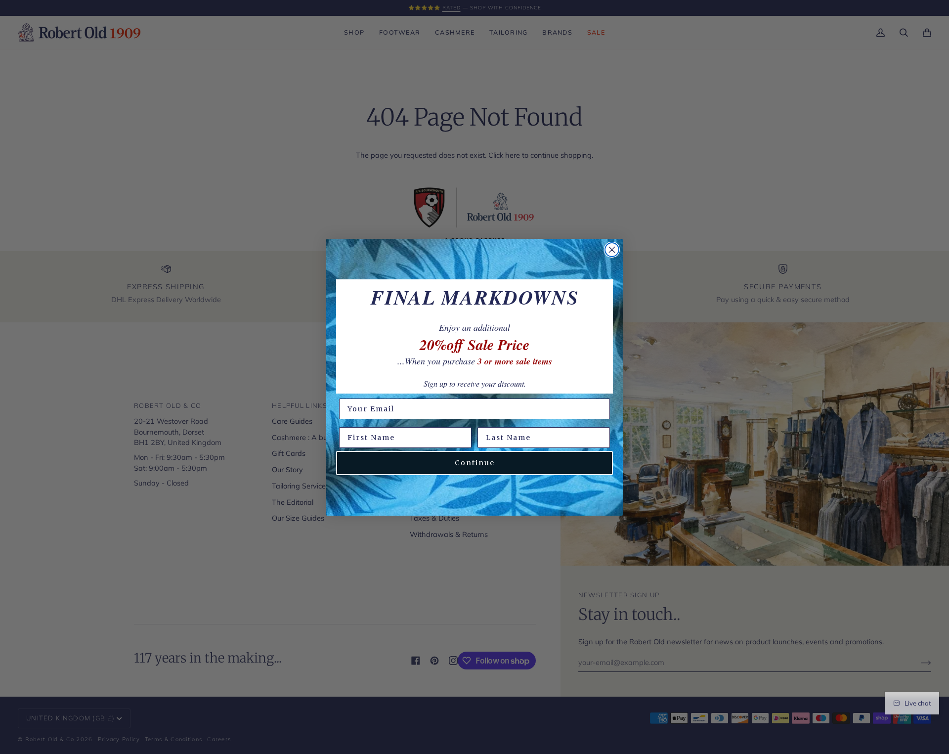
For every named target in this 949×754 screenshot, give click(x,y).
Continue (475, 462)
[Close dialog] (612, 250)
